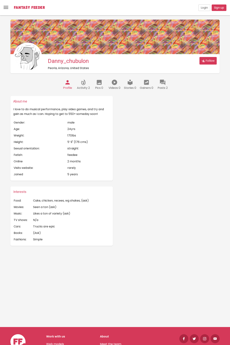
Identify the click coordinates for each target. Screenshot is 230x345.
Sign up (219, 8)
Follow (210, 61)
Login (204, 8)
